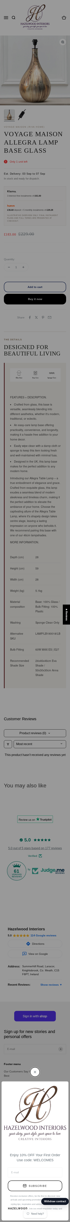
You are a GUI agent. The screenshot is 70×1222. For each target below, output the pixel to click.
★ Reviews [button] (66, 614)
